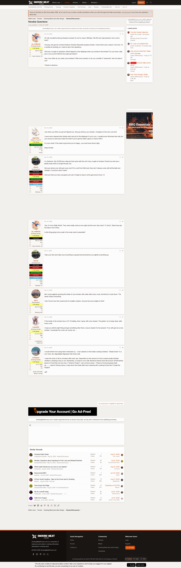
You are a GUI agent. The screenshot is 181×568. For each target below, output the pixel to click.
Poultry (132, 71)
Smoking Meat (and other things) (108, 547)
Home (40, 152)
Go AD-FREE (130, 547)
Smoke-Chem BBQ (114, 500)
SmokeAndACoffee (40, 462)
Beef (131, 80)
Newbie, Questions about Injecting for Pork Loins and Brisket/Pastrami (58, 460)
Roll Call (51, 481)
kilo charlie (116, 456)
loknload (37, 500)
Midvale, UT (38, 192)
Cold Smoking (81, 7)
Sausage (58, 7)
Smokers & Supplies (69, 7)
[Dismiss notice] (151, 12)
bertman (36, 475)
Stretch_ (36, 481)
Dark (144, 559)
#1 (122, 34)
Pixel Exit (114, 559)
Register (127, 544)
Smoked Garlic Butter (41, 454)
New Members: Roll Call (35, 7)
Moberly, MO (38, 312)
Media (84, 2)
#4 (122, 221)
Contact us (73, 547)
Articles (75, 2)
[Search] (151, 2)
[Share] (120, 34)
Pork (131, 48)
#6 (122, 290)
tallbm (118, 475)
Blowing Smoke (48, 7)
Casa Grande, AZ (37, 56)
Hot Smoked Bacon (62, 487)
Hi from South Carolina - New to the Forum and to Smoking (54, 479)
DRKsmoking (116, 493)
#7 (122, 317)
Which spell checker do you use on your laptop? (50, 467)
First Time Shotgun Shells (139, 74)
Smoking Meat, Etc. (106, 7)
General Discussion (63, 456)
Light (137, 559)
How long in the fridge (41, 485)
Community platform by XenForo (89, 559)
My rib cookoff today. (41, 492)
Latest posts (132, 28)
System (129, 559)
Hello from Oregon (40, 498)
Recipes (96, 7)
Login (127, 540)
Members (94, 2)
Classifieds (101, 551)
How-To (125, 7)
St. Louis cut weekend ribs (139, 44)
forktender (37, 469)
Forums (67, 2)
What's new (56, 2)
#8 (122, 347)
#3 (122, 157)
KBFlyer (117, 487)
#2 (122, 128)
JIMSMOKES (116, 481)
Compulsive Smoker (40, 456)
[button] (61, 2)
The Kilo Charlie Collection (139, 32)
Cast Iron (117, 7)
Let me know (126, 12)
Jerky (89, 7)
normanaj (117, 468)
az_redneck (33, 25)
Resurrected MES (40, 473)
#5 (122, 250)
